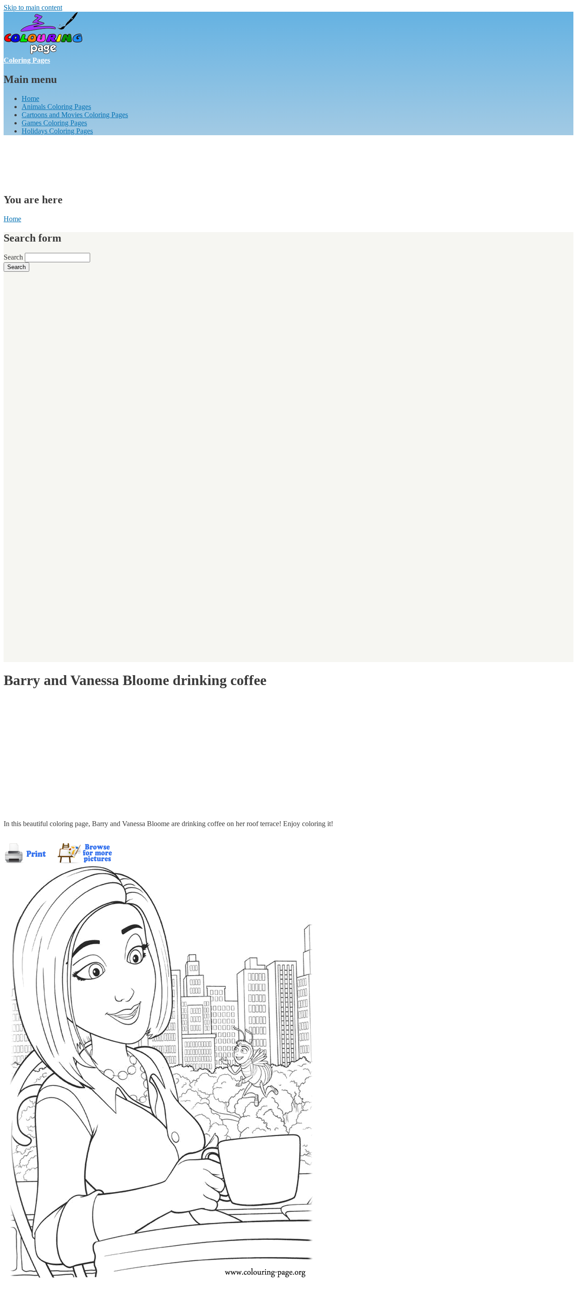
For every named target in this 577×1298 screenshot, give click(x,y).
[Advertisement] (168, 162)
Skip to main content (33, 7)
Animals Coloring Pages (56, 106)
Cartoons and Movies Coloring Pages (75, 115)
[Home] (43, 52)
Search (14, 257)
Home (30, 98)
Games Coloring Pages (54, 123)
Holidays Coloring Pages (57, 131)
